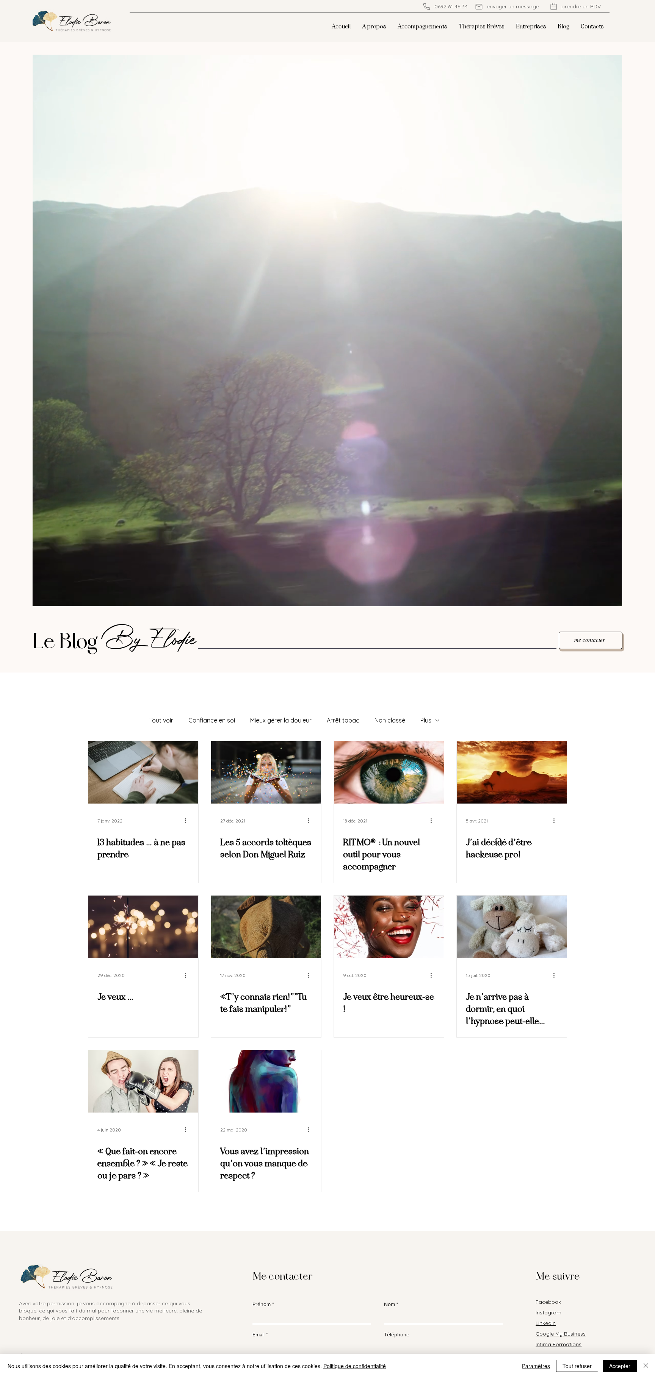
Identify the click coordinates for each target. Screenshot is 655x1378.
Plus (425, 720)
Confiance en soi (211, 720)
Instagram (548, 1312)
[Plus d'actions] (188, 820)
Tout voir (161, 720)
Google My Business (561, 1333)
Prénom (261, 1304)
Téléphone (396, 1334)
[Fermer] (645, 1366)
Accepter (619, 1366)
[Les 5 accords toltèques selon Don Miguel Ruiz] (266, 772)
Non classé (390, 720)
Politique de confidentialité (354, 1366)
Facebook (548, 1301)
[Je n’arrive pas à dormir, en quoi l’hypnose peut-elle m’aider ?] (512, 927)
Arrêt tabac (343, 720)
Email (258, 1334)
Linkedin (546, 1323)
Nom (389, 1304)
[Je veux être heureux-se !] (389, 927)
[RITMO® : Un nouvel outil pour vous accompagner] (389, 772)
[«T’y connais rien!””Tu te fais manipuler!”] (266, 927)
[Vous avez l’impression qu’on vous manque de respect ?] (266, 1081)
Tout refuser (577, 1366)
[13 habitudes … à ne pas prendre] (143, 772)
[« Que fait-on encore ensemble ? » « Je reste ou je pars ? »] (143, 1081)
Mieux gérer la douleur (281, 720)
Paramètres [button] (536, 1366)
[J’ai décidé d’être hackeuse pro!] (512, 772)
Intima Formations (558, 1344)
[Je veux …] (143, 927)
